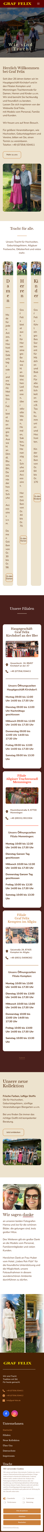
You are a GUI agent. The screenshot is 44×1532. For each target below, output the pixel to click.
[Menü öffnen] (39, 3)
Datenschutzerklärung (11, 1527)
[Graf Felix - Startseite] (17, 4)
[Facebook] (6, 1413)
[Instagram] (14, 1413)
